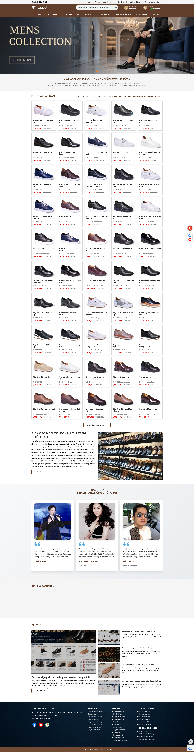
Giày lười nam (117, 714)
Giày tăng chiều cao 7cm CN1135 (44, 610)
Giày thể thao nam (119, 730)
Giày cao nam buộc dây (81, 96)
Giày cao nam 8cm (144, 719)
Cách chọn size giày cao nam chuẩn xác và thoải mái (141, 681)
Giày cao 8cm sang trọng (42, 152)
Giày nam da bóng (119, 719)
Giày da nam (117, 732)
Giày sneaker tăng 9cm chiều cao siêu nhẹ (95, 185)
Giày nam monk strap (120, 740)
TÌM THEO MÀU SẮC (83, 14)
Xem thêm (39, 472)
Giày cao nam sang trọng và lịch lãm (145, 610)
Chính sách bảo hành (145, 731)
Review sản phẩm (143, 14)
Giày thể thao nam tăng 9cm (43, 249)
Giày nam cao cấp (118, 711)
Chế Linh (40, 561)
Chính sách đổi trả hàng (146, 734)
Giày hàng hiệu (56, 455)
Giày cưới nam (117, 727)
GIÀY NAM (116, 708)
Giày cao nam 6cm (144, 714)
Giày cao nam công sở (155, 96)
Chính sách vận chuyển (145, 736)
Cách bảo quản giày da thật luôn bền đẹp (137, 648)
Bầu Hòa (128, 561)
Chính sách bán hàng (133, 2)
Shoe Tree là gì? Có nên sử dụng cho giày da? (139, 665)
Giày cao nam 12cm (144, 724)
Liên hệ (156, 14)
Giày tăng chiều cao (94, 727)
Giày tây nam (117, 722)
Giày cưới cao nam (94, 730)
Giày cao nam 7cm (144, 716)
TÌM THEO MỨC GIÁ (103, 14)
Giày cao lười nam (95, 96)
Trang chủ (89, 2)
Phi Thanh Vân (88, 561)
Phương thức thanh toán (146, 739)
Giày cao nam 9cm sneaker (69, 216)
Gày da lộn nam (118, 724)
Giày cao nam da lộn (125, 96)
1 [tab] (97, 71)
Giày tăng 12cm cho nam (148, 409)
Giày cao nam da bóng (139, 96)
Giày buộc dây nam (119, 716)
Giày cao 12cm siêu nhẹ (121, 377)
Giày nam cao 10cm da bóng (150, 249)
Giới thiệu (121, 2)
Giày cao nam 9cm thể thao (123, 249)
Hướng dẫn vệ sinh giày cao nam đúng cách (138, 631)
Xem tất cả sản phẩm (96, 425)
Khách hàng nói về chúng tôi (152, 2)
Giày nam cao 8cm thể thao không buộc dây (149, 346)
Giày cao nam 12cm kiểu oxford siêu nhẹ (95, 378)
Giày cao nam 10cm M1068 (96, 281)
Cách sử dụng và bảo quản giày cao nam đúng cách (60, 677)
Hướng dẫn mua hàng (109, 2)
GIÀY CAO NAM (53, 14)
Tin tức (97, 2)
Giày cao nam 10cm (144, 722)
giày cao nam (36, 455)
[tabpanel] (97, 45)
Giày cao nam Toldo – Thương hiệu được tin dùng (97, 78)
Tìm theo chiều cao (123, 14)
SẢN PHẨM (67, 14)
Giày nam (45, 455)
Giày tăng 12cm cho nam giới (44, 409)
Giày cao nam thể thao (110, 96)
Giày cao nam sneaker (121, 152)
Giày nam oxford (118, 737)
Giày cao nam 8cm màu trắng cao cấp (95, 346)
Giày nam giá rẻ (118, 735)
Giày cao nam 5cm (144, 711)
